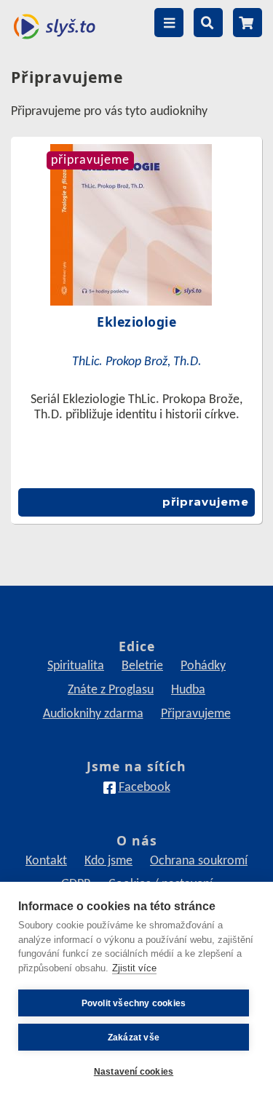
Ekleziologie (136, 321)
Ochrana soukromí (199, 861)
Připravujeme (196, 714)
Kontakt (46, 861)
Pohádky (203, 666)
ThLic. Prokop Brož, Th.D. (137, 362)
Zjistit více (134, 968)
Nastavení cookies (133, 1072)
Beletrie (142, 666)
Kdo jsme (108, 861)
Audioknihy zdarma (93, 714)
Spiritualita (75, 666)
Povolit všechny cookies (134, 1003)
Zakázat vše (133, 1037)
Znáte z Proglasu (111, 690)
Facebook (144, 787)
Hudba (188, 690)
